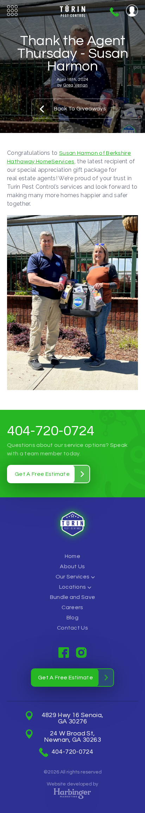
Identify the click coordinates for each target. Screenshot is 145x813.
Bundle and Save (72, 597)
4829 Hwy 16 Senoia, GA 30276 (72, 718)
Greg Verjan (75, 85)
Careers (72, 607)
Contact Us (72, 628)
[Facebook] (63, 652)
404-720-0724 (114, 12)
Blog (72, 617)
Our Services (73, 577)
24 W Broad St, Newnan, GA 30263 (72, 736)
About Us (72, 566)
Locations (72, 587)
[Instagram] (81, 652)
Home (72, 556)
